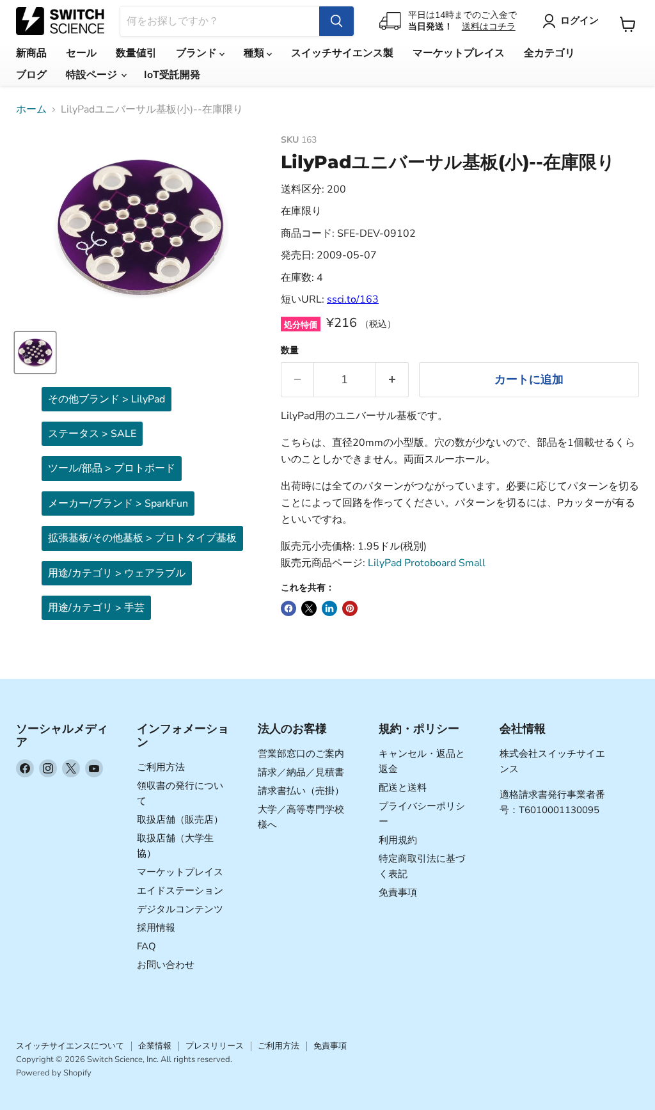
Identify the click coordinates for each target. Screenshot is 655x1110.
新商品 (31, 53)
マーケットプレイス (459, 53)
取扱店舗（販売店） (180, 819)
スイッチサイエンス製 (342, 53)
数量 (290, 350)
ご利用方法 (161, 767)
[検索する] (336, 21)
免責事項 (398, 892)
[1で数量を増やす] (392, 379)
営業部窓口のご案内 (301, 753)
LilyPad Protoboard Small (426, 563)
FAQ (146, 946)
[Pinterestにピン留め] (350, 608)
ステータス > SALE (92, 434)
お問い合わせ (165, 964)
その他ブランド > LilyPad (106, 399)
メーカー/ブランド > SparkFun (118, 503)
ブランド (197, 53)
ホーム (31, 109)
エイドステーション (180, 890)
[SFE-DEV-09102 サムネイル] (35, 352)
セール (81, 53)
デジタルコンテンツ (180, 909)
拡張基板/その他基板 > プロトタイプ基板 (142, 538)
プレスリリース (214, 1046)
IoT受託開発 (172, 75)
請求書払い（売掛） (301, 790)
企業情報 (154, 1046)
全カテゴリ (549, 53)
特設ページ (93, 75)
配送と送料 (403, 787)
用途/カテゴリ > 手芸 (96, 608)
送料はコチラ (489, 26)
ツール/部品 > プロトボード (111, 468)
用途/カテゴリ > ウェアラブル (116, 573)
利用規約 (398, 840)
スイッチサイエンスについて (70, 1046)
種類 (255, 53)
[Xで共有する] (309, 608)
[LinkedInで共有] (329, 608)
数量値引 (136, 53)
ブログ (31, 75)
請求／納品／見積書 (301, 772)
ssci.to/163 (353, 299)
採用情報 (156, 927)
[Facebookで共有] (288, 608)
